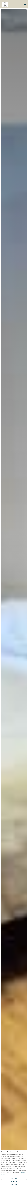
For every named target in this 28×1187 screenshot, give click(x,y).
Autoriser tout (14, 1184)
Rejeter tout (14, 1181)
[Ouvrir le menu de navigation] (25, 4)
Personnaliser (14, 1178)
